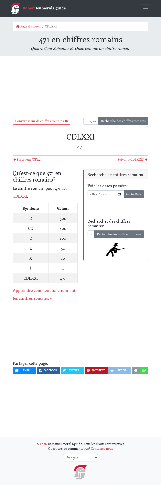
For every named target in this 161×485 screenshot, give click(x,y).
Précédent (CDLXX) (30, 159)
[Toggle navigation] (145, 8)
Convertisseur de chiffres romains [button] (40, 121)
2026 (43, 444)
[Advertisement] (80, 86)
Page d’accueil (30, 26)
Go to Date (134, 194)
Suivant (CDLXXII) (131, 159)
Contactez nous (102, 448)
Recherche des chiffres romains (123, 121)
